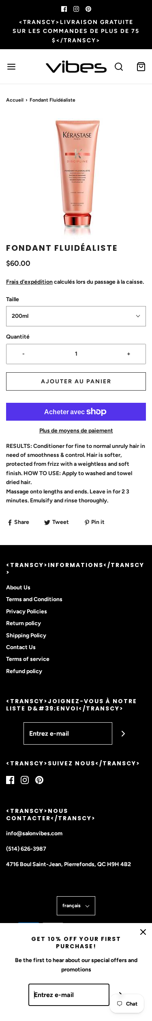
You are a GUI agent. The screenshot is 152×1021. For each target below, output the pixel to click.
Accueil (15, 100)
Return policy (23, 623)
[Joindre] (123, 733)
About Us (18, 587)
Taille (12, 299)
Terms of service (27, 659)
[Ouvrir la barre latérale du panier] (141, 66)
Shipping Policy (26, 635)
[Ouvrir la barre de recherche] (118, 66)
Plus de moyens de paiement (76, 430)
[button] (76, 179)
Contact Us (21, 647)
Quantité (18, 336)
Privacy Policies (26, 611)
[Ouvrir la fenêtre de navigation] (11, 66)
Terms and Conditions (34, 599)
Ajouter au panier (76, 381)
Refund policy (24, 671)
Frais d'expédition (29, 281)
